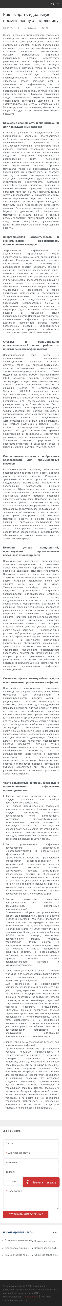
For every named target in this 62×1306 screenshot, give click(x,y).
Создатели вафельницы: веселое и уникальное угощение (20, 1240)
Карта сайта (31, 1296)
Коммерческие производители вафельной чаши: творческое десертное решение (17, 1254)
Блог (55, 1232)
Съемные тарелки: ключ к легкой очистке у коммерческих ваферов (47, 1254)
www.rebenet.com (12, 1296)
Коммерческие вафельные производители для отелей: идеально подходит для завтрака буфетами (47, 1247)
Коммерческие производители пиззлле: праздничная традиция (47, 1241)
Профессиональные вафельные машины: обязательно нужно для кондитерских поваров (17, 1247)
